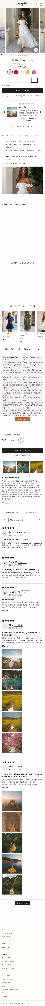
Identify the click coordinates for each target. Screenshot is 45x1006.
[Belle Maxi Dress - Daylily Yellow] (12, 244)
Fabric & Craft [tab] (35, 135)
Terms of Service (8, 968)
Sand (22, 72)
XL (34, 80)
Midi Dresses (6, 937)
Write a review (22, 450)
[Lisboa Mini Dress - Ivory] (6, 339)
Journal (5, 986)
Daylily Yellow (28, 72)
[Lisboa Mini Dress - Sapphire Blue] (3, 339)
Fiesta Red (16, 72)
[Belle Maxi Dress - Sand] (9, 244)
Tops (4, 944)
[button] (18, 64)
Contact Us (6, 996)
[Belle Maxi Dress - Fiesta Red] (6, 244)
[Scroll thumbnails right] (40, 467)
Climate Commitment (10, 989)
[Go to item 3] (36, 467)
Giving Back (7, 983)
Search (4, 954)
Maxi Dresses (7, 933)
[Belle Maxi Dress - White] (3, 244)
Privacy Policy (7, 965)
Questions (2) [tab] (32, 512)
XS (9, 80)
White (10, 72)
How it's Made (7, 979)
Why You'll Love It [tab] (8, 135)
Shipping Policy (8, 961)
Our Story (6, 976)
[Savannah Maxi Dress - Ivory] (24, 341)
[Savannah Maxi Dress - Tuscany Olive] (21, 341)
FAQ (4, 993)
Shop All (5, 930)
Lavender (34, 72)
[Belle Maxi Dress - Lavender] (15, 244)
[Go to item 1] (9, 467)
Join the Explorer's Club (16, 1003)
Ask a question (22, 456)
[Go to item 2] (23, 467)
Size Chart (6, 85)
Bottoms (5, 947)
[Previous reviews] (4, 112)
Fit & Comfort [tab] (23, 135)
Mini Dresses (6, 940)
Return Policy (7, 958)
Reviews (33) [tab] (12, 512)
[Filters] (4, 520)
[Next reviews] (40, 112)
